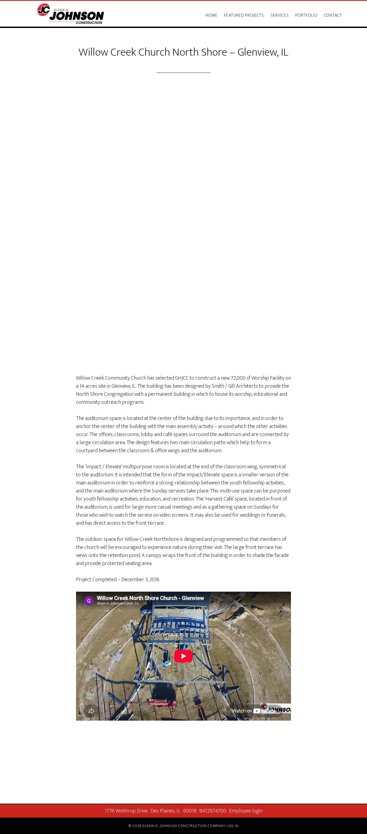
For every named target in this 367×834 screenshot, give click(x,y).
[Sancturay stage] (183, 354)
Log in (232, 826)
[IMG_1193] (183, 367)
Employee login (245, 810)
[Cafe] (183, 327)
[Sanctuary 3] (183, 273)
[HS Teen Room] (183, 300)
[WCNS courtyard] (183, 260)
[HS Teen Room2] (183, 313)
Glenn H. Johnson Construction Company (70, 13)
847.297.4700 (212, 810)
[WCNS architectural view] (183, 246)
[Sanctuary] (183, 340)
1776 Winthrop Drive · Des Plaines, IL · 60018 (150, 810)
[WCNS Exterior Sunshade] (183, 233)
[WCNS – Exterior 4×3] (183, 219)
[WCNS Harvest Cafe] (183, 286)
